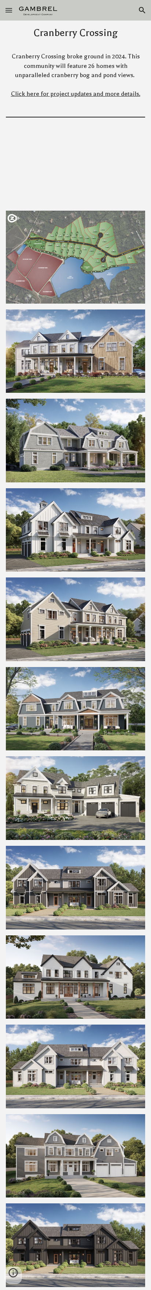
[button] (9, 10)
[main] (75, 33)
